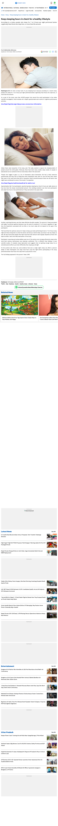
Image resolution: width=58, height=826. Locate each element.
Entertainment (7, 666)
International (8, 8)
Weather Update (47, 11)
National (16, 8)
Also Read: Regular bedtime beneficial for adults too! (18, 183)
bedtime (11, 284)
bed (7, 284)
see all (54, 531)
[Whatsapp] (16, 287)
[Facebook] (53, 52)
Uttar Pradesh (39, 8)
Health (17, 284)
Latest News (6, 531)
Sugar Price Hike (29, 11)
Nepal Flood (21, 11)
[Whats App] (50, 52)
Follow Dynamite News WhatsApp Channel (30, 287)
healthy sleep (23, 284)
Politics (31, 8)
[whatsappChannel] (55, 3)
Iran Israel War (38, 11)
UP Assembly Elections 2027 (10, 11)
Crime (46, 8)
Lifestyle (30, 284)
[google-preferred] (44, 52)
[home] (2, 7)
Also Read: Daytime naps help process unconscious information (21, 104)
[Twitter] (56, 52)
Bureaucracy (24, 8)
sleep (35, 284)
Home (2, 15)
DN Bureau (13, 50)
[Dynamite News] (20, 3)
